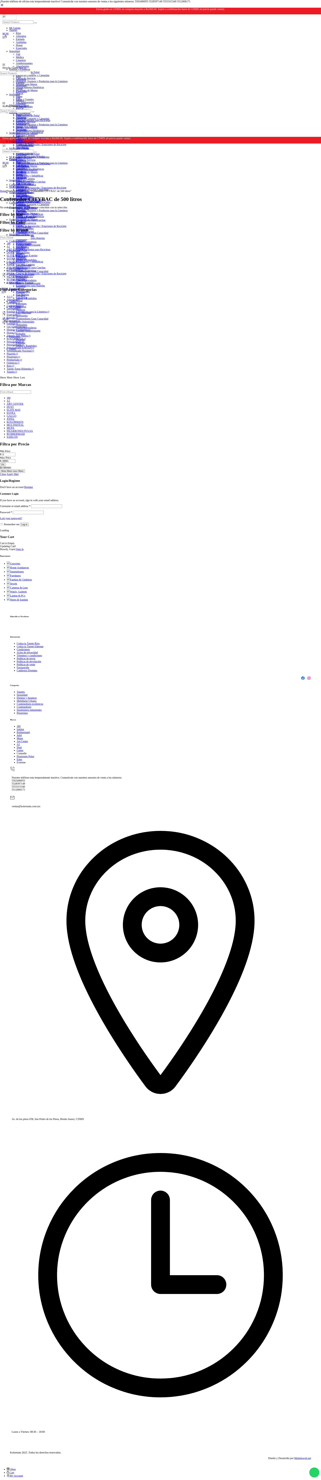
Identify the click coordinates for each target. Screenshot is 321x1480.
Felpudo (12, 323)
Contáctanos (23, 649)
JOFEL (11, 264)
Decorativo (14, 308)
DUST (10, 252)
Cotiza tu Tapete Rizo (28, 643)
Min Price (5, 451)
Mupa (20, 738)
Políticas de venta (26, 664)
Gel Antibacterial (17, 326)
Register (28, 487)
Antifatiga (13, 302)
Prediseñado (14, 359)
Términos (22, 655)
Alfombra (13, 299)
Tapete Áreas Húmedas (20, 368)
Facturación (23, 667)
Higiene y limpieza (27, 697)
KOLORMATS (15, 267)
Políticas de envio (26, 658)
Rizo (10, 365)
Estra (19, 759)
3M (8, 243)
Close (3, 474)
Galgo (20, 750)
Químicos (13, 362)
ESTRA (11, 258)
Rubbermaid (23, 732)
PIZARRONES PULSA (20, 276)
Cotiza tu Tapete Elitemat (30, 646)
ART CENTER (15, 249)
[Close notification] (2, 6)
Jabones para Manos (18, 335)
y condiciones (34, 655)
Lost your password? (11, 518)
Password (6, 512)
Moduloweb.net (302, 1458)
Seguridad (22, 694)
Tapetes (12, 371)
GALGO (11, 261)
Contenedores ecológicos (30, 703)
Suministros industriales (29, 710)
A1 (8, 246)
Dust (19, 747)
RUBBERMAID (16, 279)
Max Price (5, 457)
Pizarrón (12, 353)
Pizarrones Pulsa (25, 756)
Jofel (19, 735)
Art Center (22, 741)
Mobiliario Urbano (26, 700)
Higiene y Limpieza (18, 329)
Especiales (13, 314)
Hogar (11, 332)
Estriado (12, 317)
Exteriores (13, 320)
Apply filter (13, 474)
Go (2, 464)
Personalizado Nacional (20, 350)
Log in (24, 524)
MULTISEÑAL (15, 270)
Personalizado (15, 341)
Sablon (20, 729)
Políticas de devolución (29, 661)
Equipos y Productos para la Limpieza (28, 311)
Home (3, 191)
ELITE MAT (14, 255)
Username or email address (15, 506)
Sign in (22, 67)
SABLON (12, 282)
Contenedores (15, 305)
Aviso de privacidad (27, 652)
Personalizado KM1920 (20, 347)
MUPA (10, 273)
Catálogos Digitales (27, 670)
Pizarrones (13, 356)
